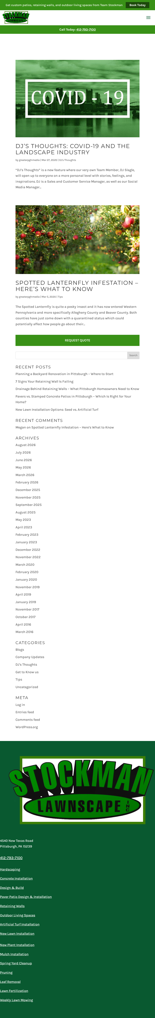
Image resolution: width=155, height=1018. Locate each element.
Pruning (6, 972)
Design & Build (12, 888)
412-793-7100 (11, 858)
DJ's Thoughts (67, 160)
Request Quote (77, 340)
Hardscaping (10, 869)
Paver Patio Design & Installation (26, 897)
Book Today (137, 5)
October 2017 (26, 617)
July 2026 (23, 452)
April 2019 (23, 594)
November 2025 (28, 497)
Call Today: (77, 29)
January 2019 (26, 602)
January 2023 (26, 542)
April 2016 (23, 624)
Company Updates (30, 657)
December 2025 (28, 490)
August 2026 (26, 445)
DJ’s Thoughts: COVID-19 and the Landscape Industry (73, 149)
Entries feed (25, 712)
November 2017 (27, 609)
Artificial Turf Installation (20, 924)
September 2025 (29, 505)
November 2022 (28, 557)
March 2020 (25, 565)
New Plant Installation (17, 945)
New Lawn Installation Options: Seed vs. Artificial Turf (57, 410)
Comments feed (28, 720)
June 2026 (24, 460)
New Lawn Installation (17, 934)
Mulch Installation (14, 954)
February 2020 (27, 572)
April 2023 (24, 527)
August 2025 (26, 512)
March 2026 (25, 475)
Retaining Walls (12, 906)
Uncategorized (27, 687)
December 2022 (28, 550)
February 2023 (27, 535)
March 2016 (24, 632)
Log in (20, 705)
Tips (60, 296)
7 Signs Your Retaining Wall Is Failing (44, 381)
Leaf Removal (10, 982)
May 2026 (23, 467)
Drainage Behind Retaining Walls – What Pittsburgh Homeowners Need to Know (77, 389)
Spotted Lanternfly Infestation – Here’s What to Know (77, 286)
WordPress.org (27, 727)
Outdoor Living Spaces (17, 915)
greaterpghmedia (29, 160)
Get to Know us (27, 672)
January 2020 (26, 579)
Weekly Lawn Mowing (16, 1000)
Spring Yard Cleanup (16, 963)
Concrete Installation (16, 878)
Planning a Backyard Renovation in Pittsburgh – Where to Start (64, 374)
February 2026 (27, 482)
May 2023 (23, 520)
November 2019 (28, 587)
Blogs (20, 650)
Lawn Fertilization (14, 991)
